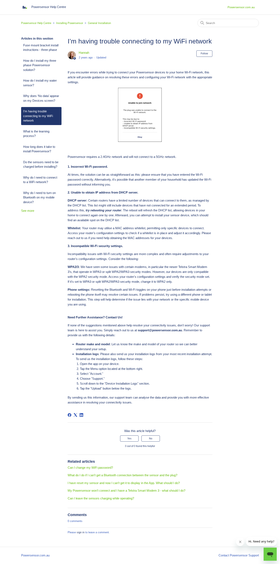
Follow (204, 53)
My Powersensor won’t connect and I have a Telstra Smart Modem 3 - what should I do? (126, 490)
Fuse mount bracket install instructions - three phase (40, 47)
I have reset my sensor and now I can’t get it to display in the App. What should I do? (124, 483)
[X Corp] (75, 415)
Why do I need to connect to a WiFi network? (40, 180)
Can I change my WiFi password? (90, 467)
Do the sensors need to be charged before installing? (40, 164)
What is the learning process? (36, 134)
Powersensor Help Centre (36, 23)
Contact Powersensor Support (239, 555)
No (150, 438)
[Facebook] (69, 415)
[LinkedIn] (81, 415)
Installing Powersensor (69, 23)
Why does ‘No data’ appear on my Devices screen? (41, 98)
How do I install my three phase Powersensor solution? (39, 65)
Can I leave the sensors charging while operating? (101, 498)
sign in (80, 532)
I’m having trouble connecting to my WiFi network (38, 115)
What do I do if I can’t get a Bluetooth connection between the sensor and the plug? (122, 475)
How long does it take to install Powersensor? (39, 149)
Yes (129, 438)
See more (27, 210)
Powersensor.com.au (241, 7)
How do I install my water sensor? (40, 83)
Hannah (84, 52)
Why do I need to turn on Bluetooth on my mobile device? (39, 197)
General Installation (99, 23)
